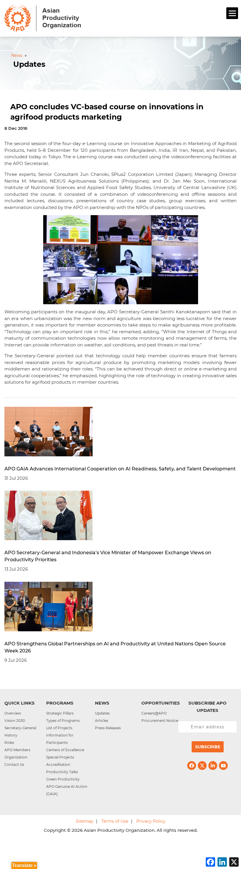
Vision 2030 (14, 720)
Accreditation (58, 764)
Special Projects (60, 757)
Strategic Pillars (59, 713)
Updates (102, 713)
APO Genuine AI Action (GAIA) (66, 790)
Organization (15, 757)
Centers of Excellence (65, 750)
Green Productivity (63, 779)
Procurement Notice (159, 720)
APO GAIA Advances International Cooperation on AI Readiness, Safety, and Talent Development (120, 469)
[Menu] (232, 13)
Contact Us (14, 764)
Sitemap (84, 821)
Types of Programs (63, 720)
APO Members (17, 750)
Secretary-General (20, 728)
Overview (12, 713)
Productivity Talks (62, 772)
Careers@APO (154, 713)
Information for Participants (59, 739)
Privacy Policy (150, 821)
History (10, 735)
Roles (9, 742)
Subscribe (207, 746)
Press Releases (108, 728)
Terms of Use (114, 821)
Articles (101, 720)
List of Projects (59, 728)
